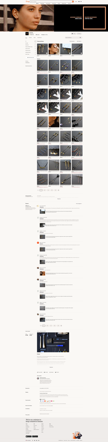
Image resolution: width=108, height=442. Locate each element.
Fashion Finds (54, 3)
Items (26, 37)
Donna (40, 267)
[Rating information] (29, 34)
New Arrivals (42, 3)
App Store (29, 436)
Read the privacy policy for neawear (44, 413)
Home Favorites (48, 3)
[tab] (30, 41)
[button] (73, 34)
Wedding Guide (64, 3)
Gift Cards (69, 3)
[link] (38, 190)
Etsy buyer (41, 217)
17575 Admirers (27, 62)
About (34, 37)
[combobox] (51, 2)
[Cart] (81, 2)
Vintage (59, 3)
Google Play (35, 436)
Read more (59, 198)
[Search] (73, 2)
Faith (40, 242)
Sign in (76, 1)
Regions (81, 440)
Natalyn (41, 302)
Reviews (30, 37)
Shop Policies (40, 37)
